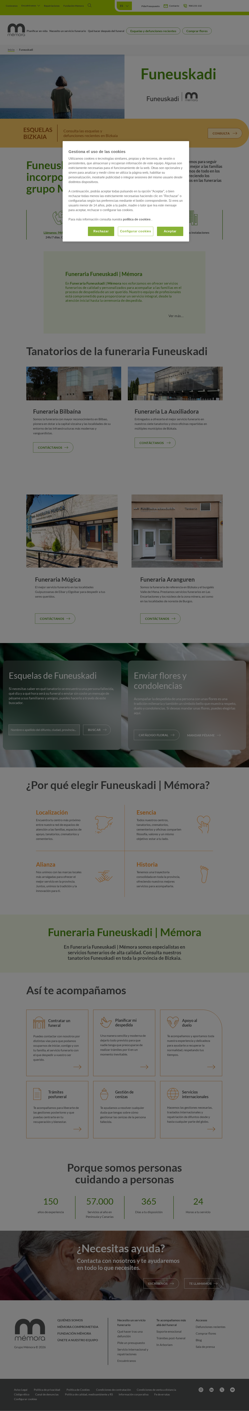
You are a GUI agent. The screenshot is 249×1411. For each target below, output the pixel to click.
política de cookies (137, 219)
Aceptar (170, 231)
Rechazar (101, 231)
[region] (126, 191)
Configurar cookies (135, 231)
